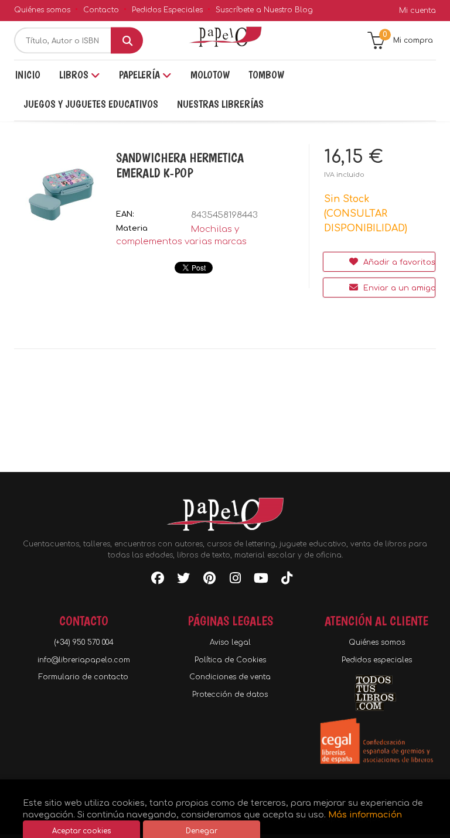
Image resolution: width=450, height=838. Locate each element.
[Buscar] (127, 41)
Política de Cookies (230, 660)
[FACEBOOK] (157, 580)
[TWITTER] (183, 580)
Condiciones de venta (230, 677)
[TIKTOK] (286, 580)
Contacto (101, 10)
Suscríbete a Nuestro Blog (264, 10)
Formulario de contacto (83, 677)
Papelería (140, 75)
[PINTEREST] (209, 580)
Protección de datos (230, 694)
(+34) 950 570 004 (84, 642)
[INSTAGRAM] (235, 580)
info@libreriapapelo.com (84, 660)
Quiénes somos (42, 10)
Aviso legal (230, 642)
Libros (75, 75)
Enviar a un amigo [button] (398, 288)
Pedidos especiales (377, 660)
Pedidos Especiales (167, 10)
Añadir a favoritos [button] (398, 262)
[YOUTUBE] (261, 580)
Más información (365, 814)
